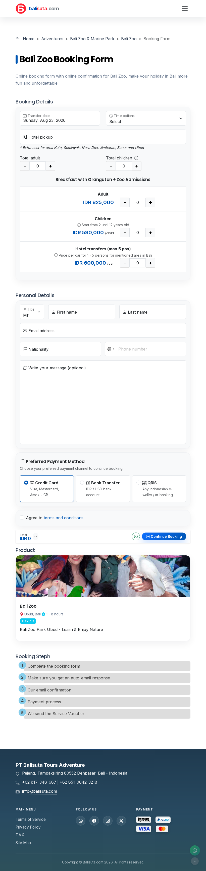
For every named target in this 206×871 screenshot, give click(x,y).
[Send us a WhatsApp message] (80, 821)
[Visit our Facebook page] (94, 821)
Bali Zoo (129, 38)
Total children (119, 157)
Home (28, 38)
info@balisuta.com (39, 791)
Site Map (23, 842)
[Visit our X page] (121, 821)
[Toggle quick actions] (195, 861)
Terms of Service (31, 819)
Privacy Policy (28, 827)
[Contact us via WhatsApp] (195, 850)
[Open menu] (184, 8)
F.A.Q (20, 835)
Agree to (54, 517)
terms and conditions (63, 517)
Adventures (52, 38)
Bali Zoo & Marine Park (92, 38)
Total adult (30, 157)
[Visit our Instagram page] (108, 821)
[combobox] (111, 349)
